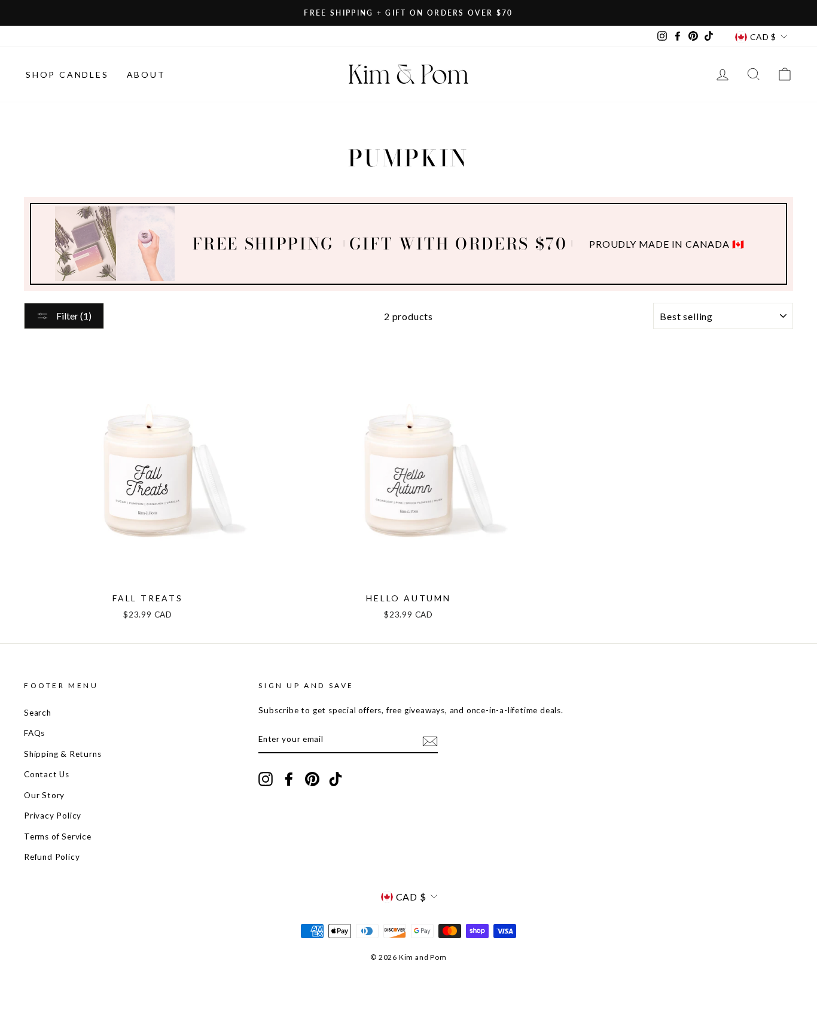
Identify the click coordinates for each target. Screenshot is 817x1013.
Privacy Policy (52, 815)
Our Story (44, 795)
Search (37, 712)
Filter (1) (73, 315)
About (146, 74)
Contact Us (46, 774)
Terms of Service (58, 836)
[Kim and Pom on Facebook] (289, 778)
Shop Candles (67, 74)
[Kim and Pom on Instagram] (265, 778)
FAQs (34, 733)
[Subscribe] (430, 740)
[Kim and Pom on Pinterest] (312, 778)
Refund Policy (52, 857)
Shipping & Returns (62, 754)
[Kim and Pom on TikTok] (335, 778)
